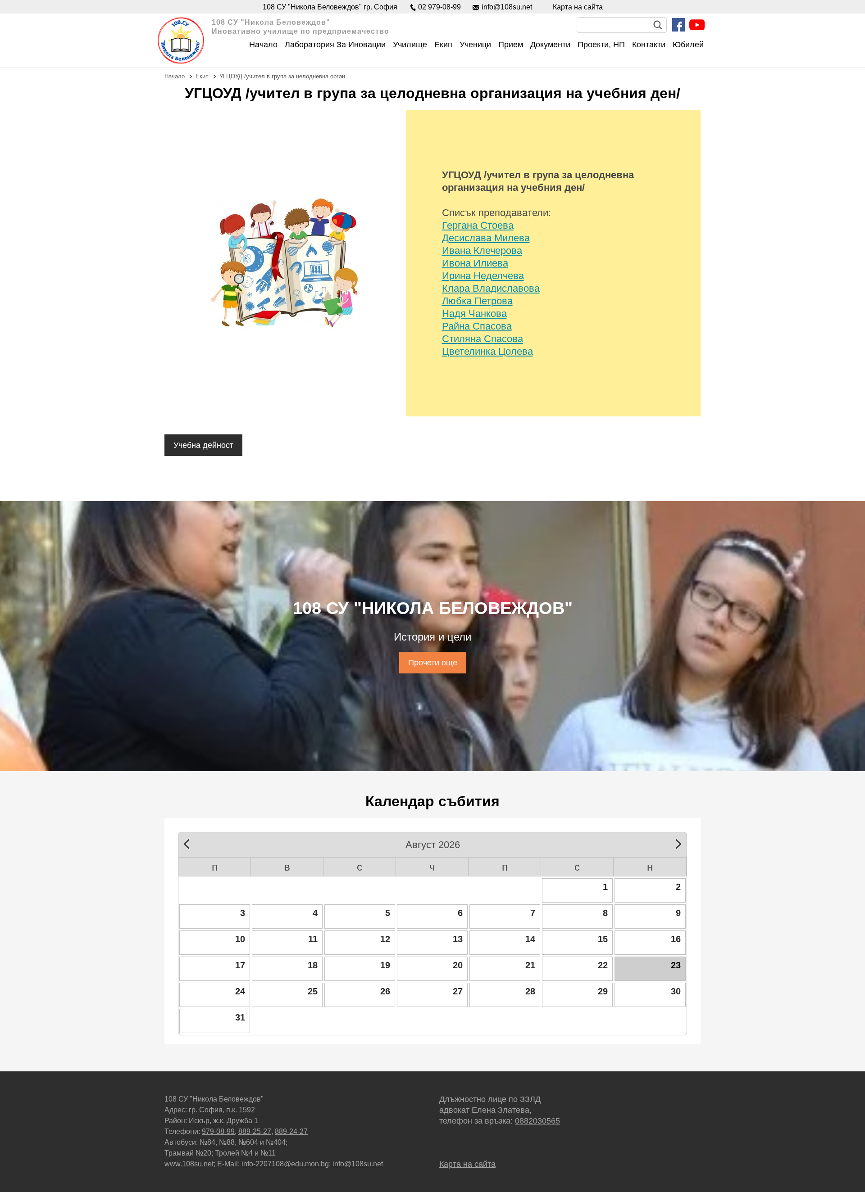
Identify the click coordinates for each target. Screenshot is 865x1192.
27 (458, 991)
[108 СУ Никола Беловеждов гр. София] (181, 40)
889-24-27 (291, 1131)
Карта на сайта (578, 7)
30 (676, 991)
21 (530, 965)
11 (313, 939)
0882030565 (537, 1120)
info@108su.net (507, 7)
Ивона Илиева (475, 263)
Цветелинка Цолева (487, 351)
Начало (174, 76)
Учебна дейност (203, 445)
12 (385, 939)
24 (240, 991)
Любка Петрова (477, 301)
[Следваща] (675, 842)
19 (385, 965)
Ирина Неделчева (483, 275)
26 (385, 991)
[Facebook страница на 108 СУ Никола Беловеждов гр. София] (678, 25)
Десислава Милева (486, 238)
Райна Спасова (477, 326)
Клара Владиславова (491, 288)
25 (313, 991)
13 (458, 939)
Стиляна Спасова (482, 338)
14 (530, 939)
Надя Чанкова (474, 313)
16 (676, 939)
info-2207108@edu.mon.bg (285, 1164)
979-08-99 (218, 1131)
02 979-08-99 (439, 7)
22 (603, 965)
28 (530, 991)
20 (458, 965)
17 (240, 965)
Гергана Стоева (478, 225)
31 (240, 1017)
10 (240, 939)
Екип (202, 76)
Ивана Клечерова (482, 250)
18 (313, 965)
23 (676, 965)
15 (603, 939)
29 (603, 991)
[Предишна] (189, 842)
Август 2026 (432, 843)
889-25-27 (254, 1131)
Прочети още (432, 662)
